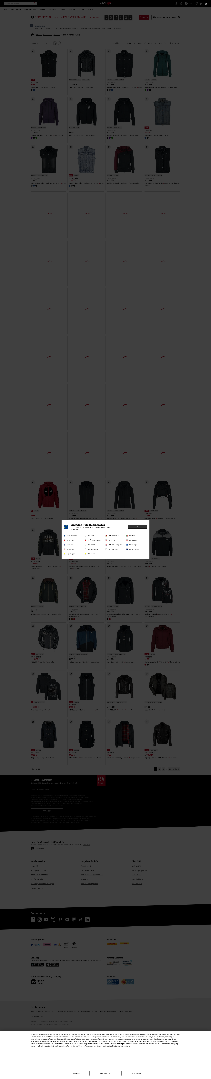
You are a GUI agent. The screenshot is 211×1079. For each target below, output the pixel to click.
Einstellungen (135, 1073)
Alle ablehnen (105, 1073)
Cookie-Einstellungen (55, 1046)
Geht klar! (76, 1073)
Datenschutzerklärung (122, 1046)
